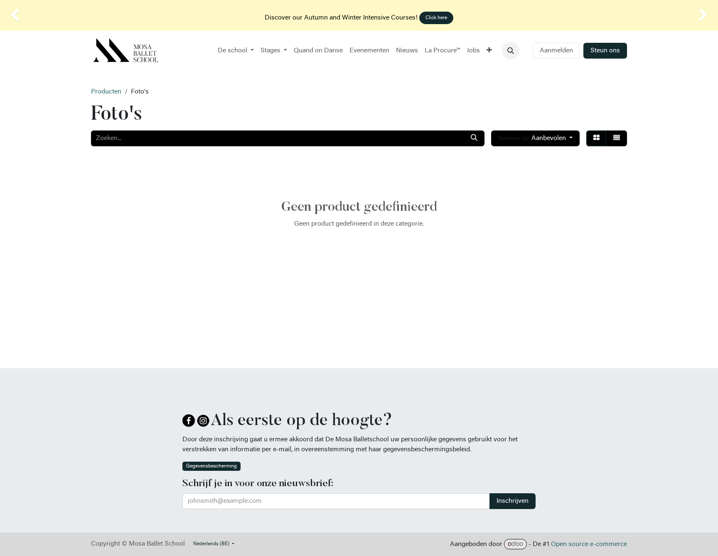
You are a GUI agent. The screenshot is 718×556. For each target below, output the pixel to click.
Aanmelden (556, 50)
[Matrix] (596, 138)
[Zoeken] (474, 138)
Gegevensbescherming (211, 466)
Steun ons (605, 50)
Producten (106, 92)
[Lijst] (616, 138)
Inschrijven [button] (513, 501)
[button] (510, 50)
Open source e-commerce (589, 544)
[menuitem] (235, 50)
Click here (436, 17)
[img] (28, 15)
